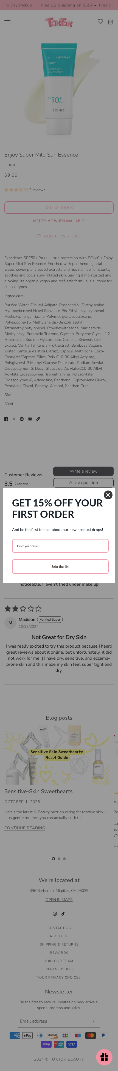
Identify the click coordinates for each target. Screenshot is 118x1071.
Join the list (60, 566)
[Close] (108, 495)
